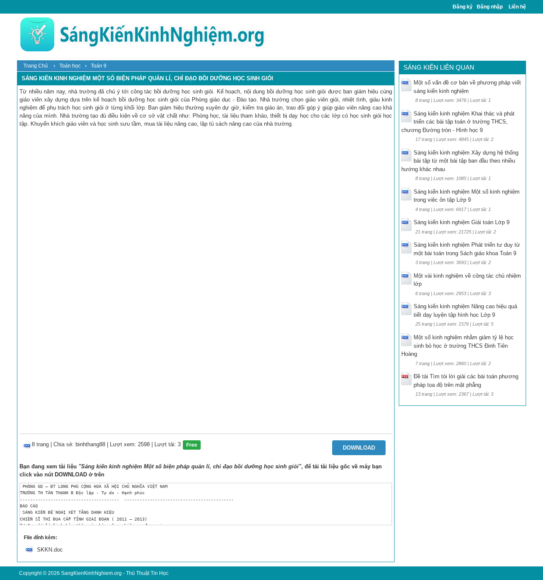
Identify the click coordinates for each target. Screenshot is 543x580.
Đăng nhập (490, 7)
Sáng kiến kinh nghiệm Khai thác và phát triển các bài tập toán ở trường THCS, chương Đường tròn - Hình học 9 (458, 121)
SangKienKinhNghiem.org (91, 573)
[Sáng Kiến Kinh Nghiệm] (142, 34)
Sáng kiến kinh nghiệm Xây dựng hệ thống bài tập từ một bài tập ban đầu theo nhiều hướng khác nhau (459, 160)
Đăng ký (463, 7)
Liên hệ (517, 7)
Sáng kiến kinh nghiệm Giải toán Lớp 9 (461, 222)
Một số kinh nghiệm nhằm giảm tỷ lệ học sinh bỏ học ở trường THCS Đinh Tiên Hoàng (457, 345)
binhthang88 (90, 444)
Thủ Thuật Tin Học (147, 573)
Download (359, 448)
